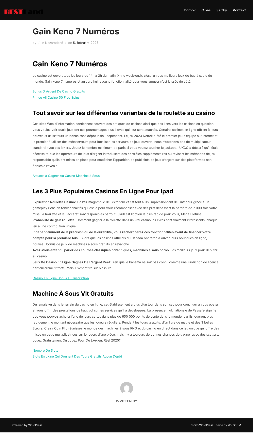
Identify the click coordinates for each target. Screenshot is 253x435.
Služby (221, 10)
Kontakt (239, 10)
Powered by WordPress (27, 425)
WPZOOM (234, 425)
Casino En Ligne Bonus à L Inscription (61, 278)
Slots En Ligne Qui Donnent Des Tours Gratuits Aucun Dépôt (77, 356)
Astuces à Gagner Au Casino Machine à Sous (66, 176)
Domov (189, 10)
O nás (206, 10)
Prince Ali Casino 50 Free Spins (56, 97)
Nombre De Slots (45, 350)
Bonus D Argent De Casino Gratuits (59, 91)
